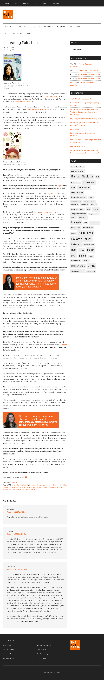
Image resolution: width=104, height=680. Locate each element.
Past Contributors (9, 654)
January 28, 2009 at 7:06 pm (17, 569)
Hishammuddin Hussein (77, 209)
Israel (5, 487)
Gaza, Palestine (51, 96)
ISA (88, 209)
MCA (85, 223)
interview (60, 485)
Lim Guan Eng (83, 218)
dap (73, 187)
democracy (32, 485)
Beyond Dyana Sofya (77, 146)
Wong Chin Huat (77, 271)
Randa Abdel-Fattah (23, 102)
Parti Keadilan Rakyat (88, 244)
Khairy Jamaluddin (93, 214)
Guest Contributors (9, 658)
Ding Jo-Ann (77, 192)
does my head (47, 485)
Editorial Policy (41, 641)
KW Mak (73, 218)
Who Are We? (7, 645)
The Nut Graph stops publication (88, 71)
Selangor (86, 260)
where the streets (24, 489)
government (84, 204)
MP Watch (75, 227)
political (45, 487)
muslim (73, 233)
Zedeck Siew (91, 271)
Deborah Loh (84, 187)
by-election (89, 182)
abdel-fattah (16, 485)
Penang (81, 250)
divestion (40, 485)
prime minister (75, 260)
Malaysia (76, 222)
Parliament (76, 244)
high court (93, 204)
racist (50, 487)
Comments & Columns (44, 645)
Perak (90, 249)
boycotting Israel (46, 212)
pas (73, 249)
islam (65, 485)
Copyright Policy (42, 649)
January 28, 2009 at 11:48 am (17, 534)
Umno (91, 265)
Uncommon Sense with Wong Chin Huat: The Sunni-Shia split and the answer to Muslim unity (84, 112)
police (82, 255)
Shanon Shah (7, 489)
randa (54, 487)
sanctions (60, 487)
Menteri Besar (94, 223)
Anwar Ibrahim (77, 171)
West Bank (63, 345)
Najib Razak (86, 233)
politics (91, 256)
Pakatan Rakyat (81, 239)
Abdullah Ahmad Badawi (77, 167)
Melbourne (15, 487)
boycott (25, 485)
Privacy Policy (41, 658)
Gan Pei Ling (74, 204)
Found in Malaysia (76, 201)
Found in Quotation (89, 201)
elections (91, 197)
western (15, 489)
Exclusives (14, 482)
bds (22, 485)
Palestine (22, 487)
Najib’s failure (75, 129)
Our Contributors (8, 649)
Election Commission (78, 197)
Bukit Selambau (75, 183)
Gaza (54, 485)
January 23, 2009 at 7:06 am (17, 512)
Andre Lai (73, 82)
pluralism (39, 487)
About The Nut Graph (10, 641)
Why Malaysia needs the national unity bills (85, 119)
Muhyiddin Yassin (88, 228)
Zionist (32, 489)
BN (97, 177)
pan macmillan (31, 487)
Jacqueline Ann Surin (78, 214)
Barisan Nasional (82, 176)
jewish (9, 487)
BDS (51, 193)
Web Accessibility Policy (44, 654)
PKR (73, 255)
